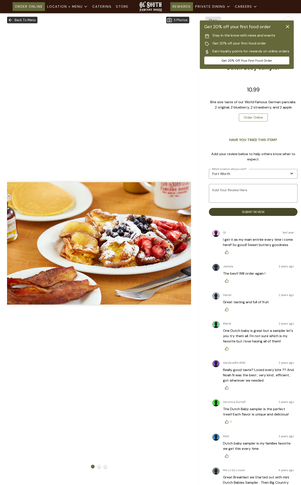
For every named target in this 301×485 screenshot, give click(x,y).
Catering (101, 6)
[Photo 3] (105, 466)
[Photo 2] (99, 466)
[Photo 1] (93, 466)
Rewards (182, 6)
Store (122, 6)
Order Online (29, 6)
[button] (67, 6)
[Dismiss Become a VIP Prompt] (287, 26)
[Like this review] (228, 252)
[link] (253, 117)
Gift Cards (184, 15)
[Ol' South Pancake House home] (150, 6)
